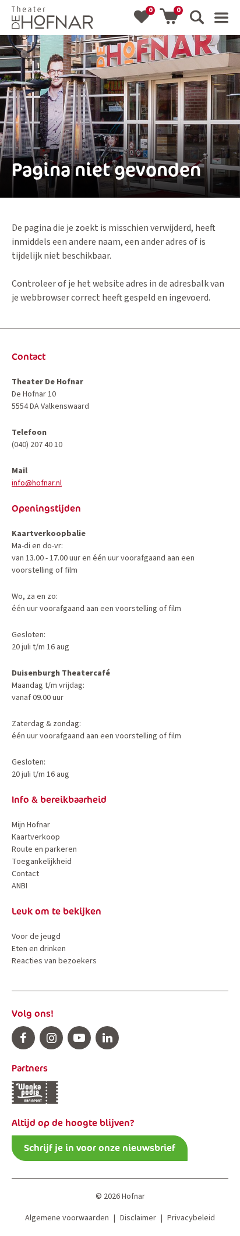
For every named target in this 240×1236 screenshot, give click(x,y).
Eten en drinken (39, 949)
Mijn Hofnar (31, 825)
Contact (25, 874)
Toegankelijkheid (42, 861)
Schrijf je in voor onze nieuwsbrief (99, 1148)
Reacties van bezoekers (54, 961)
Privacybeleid (191, 1218)
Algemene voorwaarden (67, 1218)
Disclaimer (138, 1218)
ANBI (19, 886)
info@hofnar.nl (37, 483)
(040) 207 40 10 (37, 445)
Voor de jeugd (36, 936)
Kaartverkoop (36, 837)
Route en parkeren (44, 849)
